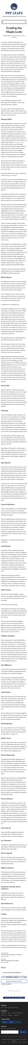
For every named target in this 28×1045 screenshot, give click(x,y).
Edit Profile (3, 1013)
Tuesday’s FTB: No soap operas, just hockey (11, 954)
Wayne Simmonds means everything (10, 960)
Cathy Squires (7, 35)
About (9, 1013)
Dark (11, 1022)
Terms (8, 1042)
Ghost (15, 1040)
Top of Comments (19, 997)
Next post (3, 959)
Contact (25, 1042)
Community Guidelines (17, 1013)
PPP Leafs (14, 13)
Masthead (16, 1015)
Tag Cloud (3, 1015)
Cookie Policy (14, 1042)
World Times (15, 1007)
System (18, 1022)
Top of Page (8, 997)
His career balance (19, 142)
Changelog (9, 1015)
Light (4, 1022)
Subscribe (22, 1032)
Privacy (4, 1042)
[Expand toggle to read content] (25, 972)
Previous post (4, 953)
